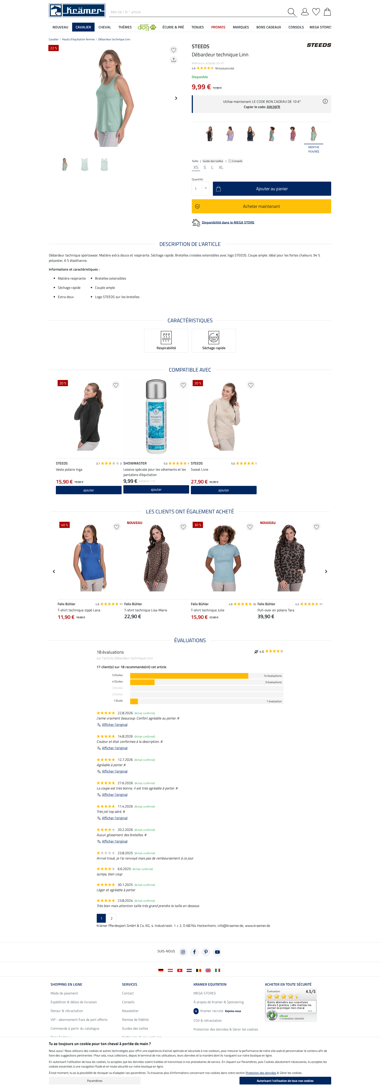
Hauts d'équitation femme (78, 39)
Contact (128, 993)
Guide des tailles (213, 161)
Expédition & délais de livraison (74, 1002)
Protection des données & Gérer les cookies (226, 1029)
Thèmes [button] (125, 27)
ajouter (88, 490)
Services (129, 984)
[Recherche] (293, 12)
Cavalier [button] (83, 27)
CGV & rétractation (208, 1020)
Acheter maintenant (261, 206)
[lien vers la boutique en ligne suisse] (180, 970)
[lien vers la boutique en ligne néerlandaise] (190, 970)
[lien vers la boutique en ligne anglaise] (209, 970)
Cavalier (54, 39)
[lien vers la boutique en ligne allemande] (161, 970)
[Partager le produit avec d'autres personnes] (174, 60)
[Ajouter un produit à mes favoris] (174, 50)
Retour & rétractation (67, 1010)
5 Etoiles (117, 675)
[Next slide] (175, 98)
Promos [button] (218, 27)
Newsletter (130, 1010)
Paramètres (94, 1080)
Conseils (237, 161)
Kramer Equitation (210, 984)
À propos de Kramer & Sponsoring (219, 1002)
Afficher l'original (115, 724)
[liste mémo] (316, 11)
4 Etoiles (117, 681)
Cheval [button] (105, 27)
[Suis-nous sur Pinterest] (205, 952)
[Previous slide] (52, 98)
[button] (147, 27)
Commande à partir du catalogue (75, 1028)
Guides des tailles (135, 1028)
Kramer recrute (218, 1010)
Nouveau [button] (60, 27)
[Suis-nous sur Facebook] (194, 952)
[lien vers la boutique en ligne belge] (199, 970)
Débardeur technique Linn (114, 39)
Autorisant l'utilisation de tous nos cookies (285, 1080)
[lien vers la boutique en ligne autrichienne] (171, 970)
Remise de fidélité (135, 1019)
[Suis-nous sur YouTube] (217, 952)
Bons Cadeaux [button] (268, 27)
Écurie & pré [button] (173, 27)
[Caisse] (327, 11)
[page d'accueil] (77, 10)
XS (196, 167)
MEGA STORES (321, 27)
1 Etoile (118, 701)
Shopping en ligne (66, 984)
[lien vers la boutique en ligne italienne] (218, 970)
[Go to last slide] (54, 571)
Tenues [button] (198, 27)
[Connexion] (305, 11)
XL (221, 167)
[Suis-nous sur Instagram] (183, 952)
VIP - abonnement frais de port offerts (79, 1019)
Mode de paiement (64, 993)
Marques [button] (241, 27)
